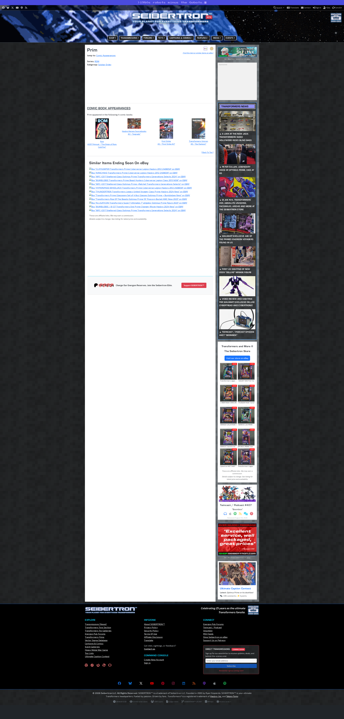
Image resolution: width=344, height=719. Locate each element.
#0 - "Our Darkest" (198, 144)
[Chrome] (86, 665)
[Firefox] (98, 665)
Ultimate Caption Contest (235, 588)
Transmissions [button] (129, 38)
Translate (148, 640)
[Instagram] (173, 683)
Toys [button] (160, 38)
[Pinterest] (162, 683)
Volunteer (208, 630)
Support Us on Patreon (214, 640)
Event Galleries (92, 646)
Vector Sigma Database (96, 640)
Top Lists (89, 653)
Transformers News (234, 106)
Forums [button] (148, 38)
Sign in (147, 663)
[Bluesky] (130, 683)
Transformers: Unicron (198, 141)
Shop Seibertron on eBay (215, 637)
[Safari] (92, 665)
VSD (211, 48)
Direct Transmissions (224, 649)
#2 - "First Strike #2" (166, 144)
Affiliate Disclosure (153, 637)
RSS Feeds (208, 634)
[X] (141, 683)
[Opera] (109, 665)
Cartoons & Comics (94, 643)
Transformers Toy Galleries (98, 630)
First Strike (166, 141)
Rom (102, 141)
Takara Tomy (232, 696)
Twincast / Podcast (212, 627)
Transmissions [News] (96, 624)
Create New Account (154, 659)
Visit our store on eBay (237, 358)
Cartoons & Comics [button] (180, 38)
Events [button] (230, 38)
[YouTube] (152, 683)
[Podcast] (204, 683)
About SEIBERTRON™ (154, 624)
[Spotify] (224, 683)
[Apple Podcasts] (214, 683)
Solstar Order (104, 64)
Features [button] (202, 38)
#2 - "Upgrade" (134, 134)
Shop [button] (112, 38)
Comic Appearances (106, 55)
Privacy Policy (151, 627)
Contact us (149, 649)
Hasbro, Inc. (216, 696)
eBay (205, 48)
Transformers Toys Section (98, 627)
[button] (279, 8)
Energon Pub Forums (95, 634)
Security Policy (151, 630)
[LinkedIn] (183, 683)
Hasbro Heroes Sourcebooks (134, 131)
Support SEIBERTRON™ (194, 285)
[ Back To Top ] (207, 152)
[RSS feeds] (194, 683)
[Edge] (104, 665)
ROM (97, 61)
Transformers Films (94, 637)
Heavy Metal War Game (96, 650)
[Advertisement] (71, 85)
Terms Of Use (150, 634)
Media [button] (216, 38)
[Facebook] (119, 683)
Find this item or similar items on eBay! (198, 53)
